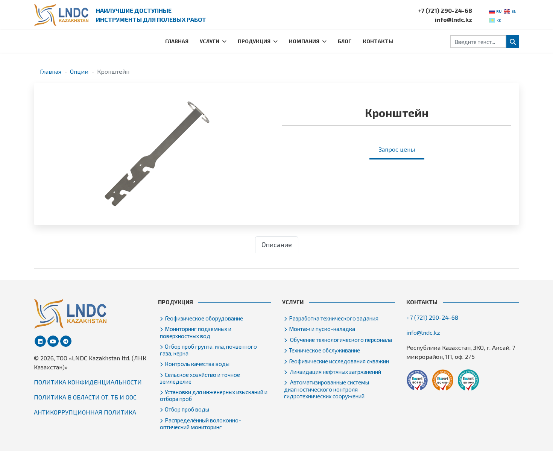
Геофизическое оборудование (204, 318)
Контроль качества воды (197, 363)
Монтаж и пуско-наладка (322, 328)
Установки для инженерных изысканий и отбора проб (213, 395)
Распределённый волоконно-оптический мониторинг (200, 423)
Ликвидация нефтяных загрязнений (335, 371)
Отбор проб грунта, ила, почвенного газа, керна (208, 350)
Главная (176, 41)
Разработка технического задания (333, 318)
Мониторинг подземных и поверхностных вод (195, 332)
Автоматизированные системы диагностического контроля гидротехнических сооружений (326, 389)
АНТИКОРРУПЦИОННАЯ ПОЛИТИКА (85, 412)
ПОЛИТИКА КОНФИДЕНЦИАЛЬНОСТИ (88, 382)
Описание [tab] (276, 244)
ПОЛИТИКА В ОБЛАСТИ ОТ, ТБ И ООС (85, 397)
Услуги (209, 41)
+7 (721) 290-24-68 (445, 10)
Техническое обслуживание (324, 350)
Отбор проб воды (187, 409)
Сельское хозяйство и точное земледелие (200, 378)
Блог (344, 41)
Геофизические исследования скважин (339, 361)
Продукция (254, 41)
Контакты (378, 41)
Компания (304, 41)
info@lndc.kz (453, 19)
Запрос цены (397, 149)
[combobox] (478, 41)
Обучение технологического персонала (340, 339)
